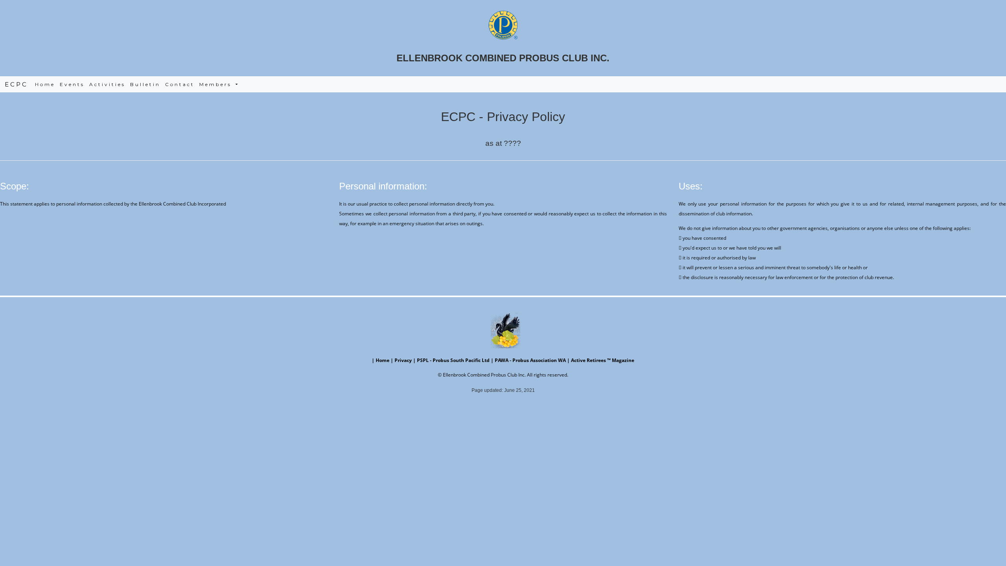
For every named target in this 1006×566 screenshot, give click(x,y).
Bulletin (145, 84)
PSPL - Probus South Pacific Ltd (453, 360)
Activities (107, 84)
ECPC (16, 84)
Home (46, 84)
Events (72, 84)
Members (216, 84)
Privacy (403, 360)
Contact (180, 84)
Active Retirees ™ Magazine (602, 360)
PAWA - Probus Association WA (530, 360)
